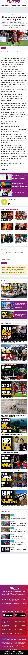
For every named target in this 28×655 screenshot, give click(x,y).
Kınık (19, 646)
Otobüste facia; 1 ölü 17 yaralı (20, 243)
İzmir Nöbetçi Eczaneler (6, 622)
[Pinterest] (8, 611)
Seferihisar (23, 648)
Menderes (3, 648)
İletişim (19, 639)
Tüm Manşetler (19, 629)
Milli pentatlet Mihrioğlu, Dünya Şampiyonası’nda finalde (18, 543)
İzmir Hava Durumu (20, 621)
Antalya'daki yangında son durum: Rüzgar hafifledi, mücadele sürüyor (17, 530)
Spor (18, 5)
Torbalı (15, 649)
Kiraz (16, 646)
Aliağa (6, 642)
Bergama (24, 642)
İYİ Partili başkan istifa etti (21, 219)
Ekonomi (7, 5)
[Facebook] (3, 611)
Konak (22, 646)
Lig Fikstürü (24, 638)
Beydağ (3, 643)
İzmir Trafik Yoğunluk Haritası (20, 626)
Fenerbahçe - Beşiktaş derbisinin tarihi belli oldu (18, 550)
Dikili (21, 643)
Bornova (8, 643)
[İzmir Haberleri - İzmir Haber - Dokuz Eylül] (13, 2)
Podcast (24, 639)
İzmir (2, 5)
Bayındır (15, 642)
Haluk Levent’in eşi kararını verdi (7, 243)
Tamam (21, 653)
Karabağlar (16, 645)
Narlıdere (14, 648)
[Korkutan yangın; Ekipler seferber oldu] (7, 226)
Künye (15, 639)
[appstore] (8, 615)
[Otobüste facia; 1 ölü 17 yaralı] (21, 238)
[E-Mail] (9, 204)
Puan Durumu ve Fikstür (6, 630)
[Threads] (20, 611)
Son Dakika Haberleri (8, 633)
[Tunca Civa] (4, 201)
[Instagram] (10, 611)
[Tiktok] (17, 611)
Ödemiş (18, 648)
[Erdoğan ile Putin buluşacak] (21, 226)
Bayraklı (19, 642)
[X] (6, 611)
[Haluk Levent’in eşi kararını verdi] (7, 238)
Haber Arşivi (19, 633)
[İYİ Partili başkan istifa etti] (21, 214)
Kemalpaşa (11, 646)
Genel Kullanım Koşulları (7, 639)
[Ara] (26, 2)
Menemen (9, 648)
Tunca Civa (4, 51)
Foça (24, 643)
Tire (12, 649)
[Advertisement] (14, 569)
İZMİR (2, 642)
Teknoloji (23, 5)
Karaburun (22, 645)
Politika (14, 5)
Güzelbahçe (10, 645)
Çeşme (15, 643)
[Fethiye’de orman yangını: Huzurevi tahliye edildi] (7, 214)
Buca (12, 643)
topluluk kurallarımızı (14, 267)
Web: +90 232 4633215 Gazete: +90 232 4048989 (15, 603)
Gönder (4, 263)
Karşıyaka (6, 646)
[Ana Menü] (1, 1)
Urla (19, 649)
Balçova (10, 642)
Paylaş (4, 47)
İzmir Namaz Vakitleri (6, 626)
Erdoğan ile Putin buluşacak (21, 231)
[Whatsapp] (22, 611)
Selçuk (9, 649)
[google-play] (20, 615)
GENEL (14, 14)
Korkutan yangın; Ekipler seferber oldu (6, 231)
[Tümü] (26, 511)
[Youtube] (15, 611)
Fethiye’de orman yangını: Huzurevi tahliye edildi (6, 220)
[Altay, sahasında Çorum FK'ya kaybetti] (14, 38)
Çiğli (19, 643)
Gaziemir (5, 645)
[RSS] (25, 611)
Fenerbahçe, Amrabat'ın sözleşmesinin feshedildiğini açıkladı (18, 517)
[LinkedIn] (13, 611)
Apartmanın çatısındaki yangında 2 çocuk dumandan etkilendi (18, 524)
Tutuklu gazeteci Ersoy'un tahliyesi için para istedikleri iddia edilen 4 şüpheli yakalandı (17, 537)
